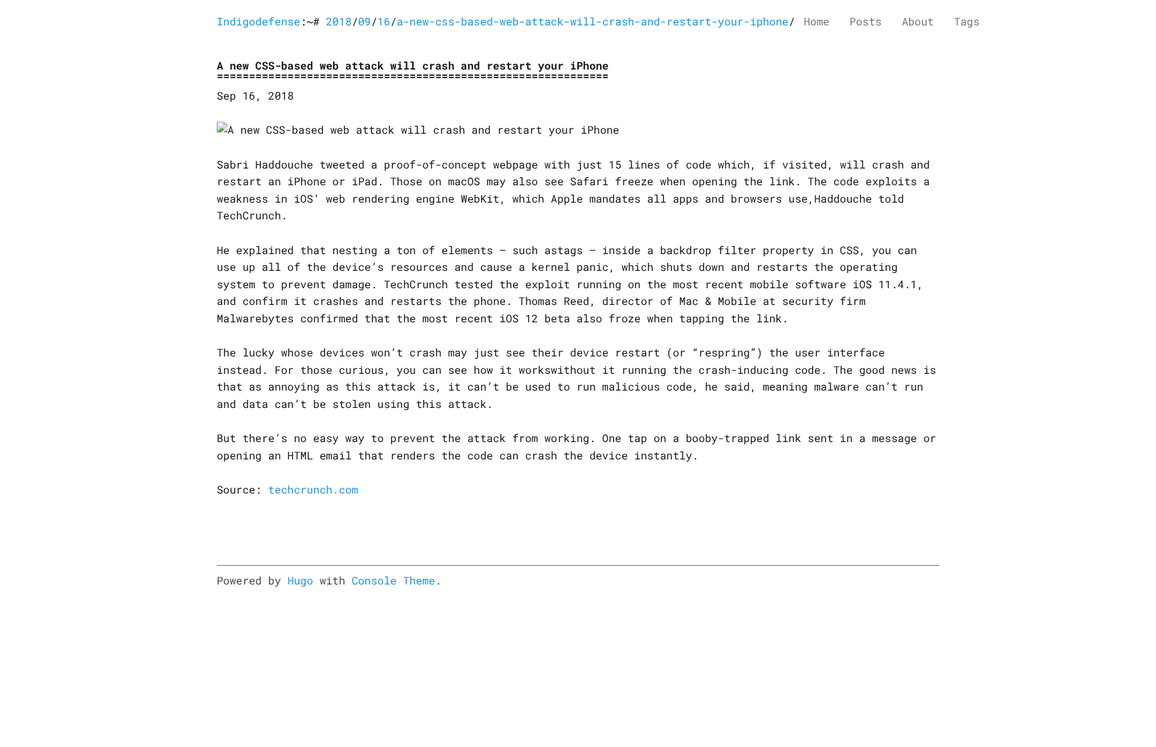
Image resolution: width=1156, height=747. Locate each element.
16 (383, 22)
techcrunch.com (313, 490)
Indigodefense (258, 22)
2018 (338, 22)
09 (364, 22)
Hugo (300, 581)
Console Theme (394, 581)
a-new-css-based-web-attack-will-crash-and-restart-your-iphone (593, 22)
